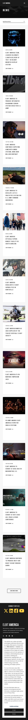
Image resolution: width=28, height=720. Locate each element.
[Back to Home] (6, 3)
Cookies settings (14, 706)
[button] (14, 591)
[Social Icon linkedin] (6, 636)
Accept (14, 710)
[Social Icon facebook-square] (9, 636)
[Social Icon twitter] (4, 636)
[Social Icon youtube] (12, 636)
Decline (14, 714)
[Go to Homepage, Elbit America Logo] (11, 624)
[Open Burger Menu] (24, 3)
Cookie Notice (7, 673)
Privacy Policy (11, 692)
